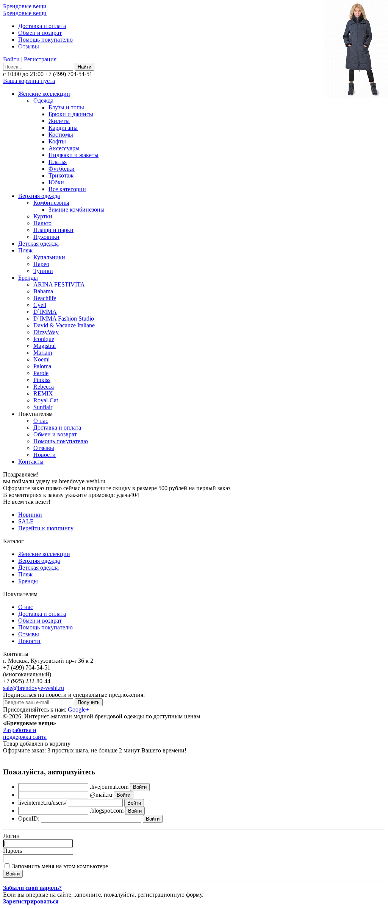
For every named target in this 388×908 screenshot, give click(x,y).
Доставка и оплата (42, 26)
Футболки (61, 168)
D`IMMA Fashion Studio (63, 318)
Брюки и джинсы (70, 114)
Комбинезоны (51, 202)
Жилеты (59, 121)
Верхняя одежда (39, 196)
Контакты (31, 461)
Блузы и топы (66, 107)
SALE (26, 521)
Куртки (42, 216)
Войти (11, 59)
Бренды (28, 277)
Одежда (43, 100)
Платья (57, 162)
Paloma (42, 366)
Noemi (41, 359)
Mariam (42, 352)
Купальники (49, 257)
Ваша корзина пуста (29, 81)
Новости (44, 455)
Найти (84, 67)
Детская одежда (38, 243)
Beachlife (44, 298)
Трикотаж (61, 175)
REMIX (43, 393)
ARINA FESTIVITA (59, 284)
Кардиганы (63, 128)
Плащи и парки (53, 230)
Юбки (56, 182)
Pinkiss (41, 380)
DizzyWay (46, 332)
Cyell (39, 305)
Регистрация (40, 59)
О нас (40, 420)
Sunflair (42, 407)
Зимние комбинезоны (76, 209)
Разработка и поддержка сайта (25, 733)
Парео (41, 264)
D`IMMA (45, 311)
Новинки (30, 514)
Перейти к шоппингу (46, 528)
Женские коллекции (44, 93)
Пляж (25, 250)
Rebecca (43, 386)
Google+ (78, 709)
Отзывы (28, 46)
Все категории (67, 189)
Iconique (43, 339)
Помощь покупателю (45, 39)
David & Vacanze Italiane (64, 325)
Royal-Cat (45, 400)
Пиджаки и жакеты (73, 155)
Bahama (43, 291)
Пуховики (46, 237)
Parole (40, 373)
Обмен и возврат (40, 33)
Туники (43, 271)
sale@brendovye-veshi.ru (33, 688)
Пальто (42, 223)
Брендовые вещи (25, 6)
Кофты (57, 141)
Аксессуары (64, 148)
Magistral (44, 346)
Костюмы (60, 134)
